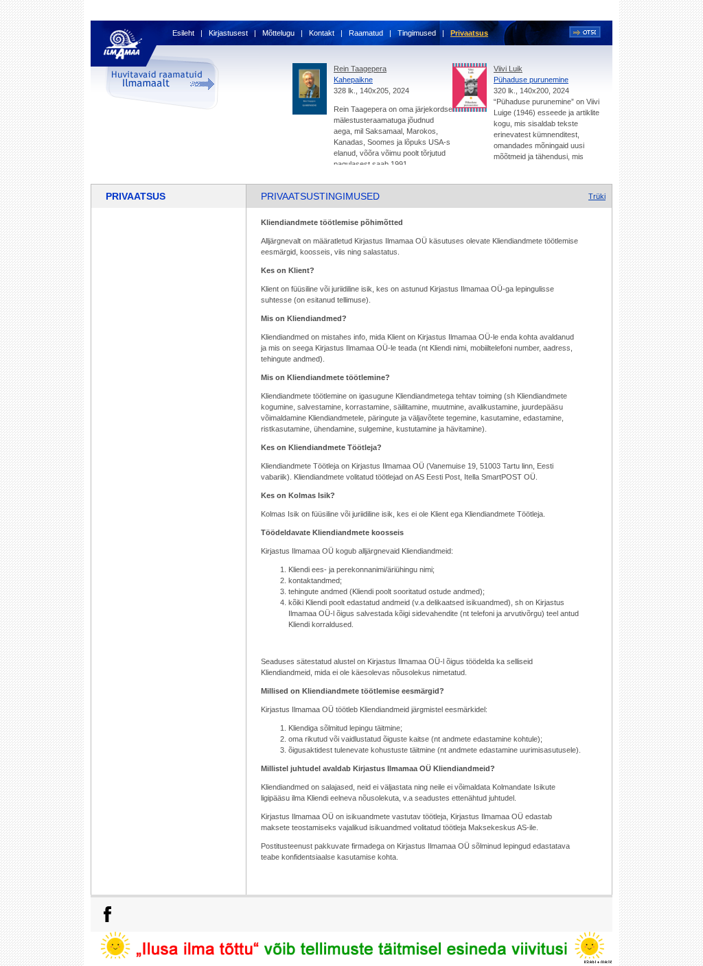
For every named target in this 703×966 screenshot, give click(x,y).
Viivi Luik (508, 68)
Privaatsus (469, 33)
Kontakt (321, 33)
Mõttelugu (278, 33)
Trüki (597, 196)
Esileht (183, 33)
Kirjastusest (228, 33)
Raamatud (366, 33)
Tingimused (416, 33)
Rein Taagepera (360, 68)
